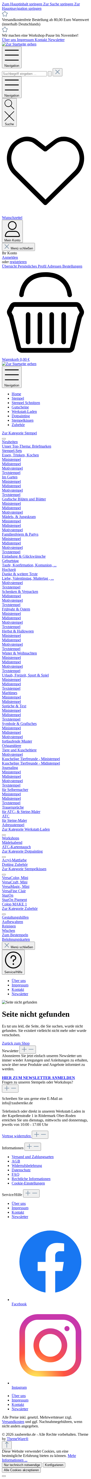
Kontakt (41, 40)
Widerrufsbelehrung (27, 1165)
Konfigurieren (54, 1465)
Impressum (26, 40)
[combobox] (24, 73)
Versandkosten (13, 1422)
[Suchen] (50, 73)
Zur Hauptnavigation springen (41, 6)
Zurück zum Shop (16, 1043)
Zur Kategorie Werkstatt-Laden (26, 829)
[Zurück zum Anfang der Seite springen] (7, 1445)
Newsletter (56, 40)
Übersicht (10, 266)
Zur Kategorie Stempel (19, 433)
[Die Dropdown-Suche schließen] (57, 72)
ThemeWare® (17, 1439)
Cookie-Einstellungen (28, 1183)
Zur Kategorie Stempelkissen (24, 869)
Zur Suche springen (58, 4)
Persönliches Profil (32, 266)
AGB (16, 1161)
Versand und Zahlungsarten (33, 1157)
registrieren (18, 262)
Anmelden (10, 257)
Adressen (54, 266)
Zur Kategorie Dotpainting (22, 851)
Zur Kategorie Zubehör (20, 908)
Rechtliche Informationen (31, 1179)
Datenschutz (21, 1170)
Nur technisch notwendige (22, 1465)
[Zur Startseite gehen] (19, 44)
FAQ (15, 1174)
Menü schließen (22, 248)
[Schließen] (4, 1476)
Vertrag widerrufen (17, 1136)
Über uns (9, 40)
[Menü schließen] (4, 439)
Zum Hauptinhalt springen (22, 4)
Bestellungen (72, 266)
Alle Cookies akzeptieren (21, 1470)
